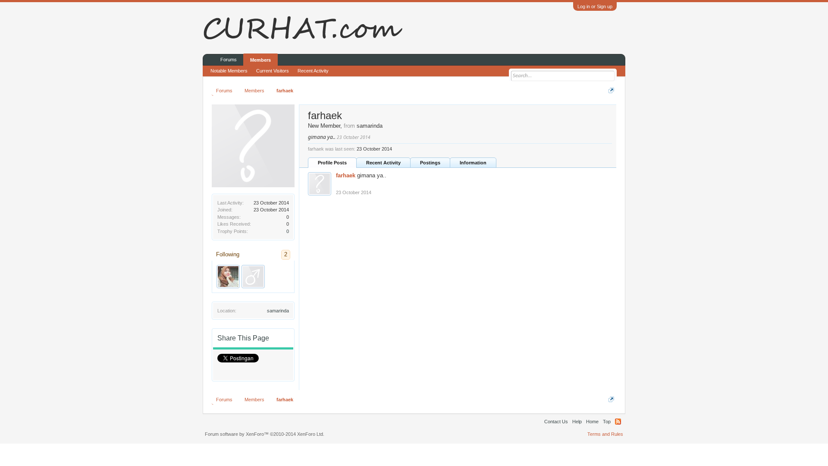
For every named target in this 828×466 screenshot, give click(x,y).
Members (260, 60)
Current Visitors (272, 70)
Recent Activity (383, 162)
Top (607, 421)
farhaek (345, 175)
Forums (228, 59)
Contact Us (556, 421)
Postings (430, 162)
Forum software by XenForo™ (264, 434)
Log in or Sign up (594, 6)
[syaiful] (253, 276)
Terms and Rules (605, 434)
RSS (618, 422)
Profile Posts (332, 162)
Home (592, 421)
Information (473, 162)
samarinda (278, 310)
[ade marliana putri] (228, 276)
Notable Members (229, 70)
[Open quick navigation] (611, 90)
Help (577, 421)
